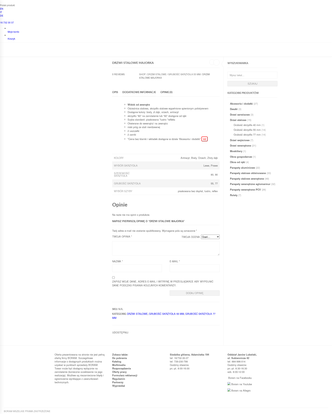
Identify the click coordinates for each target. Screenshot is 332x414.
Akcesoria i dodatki (241, 103)
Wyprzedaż (118, 385)
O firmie (67, 51)
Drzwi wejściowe (240, 140)
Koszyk (11, 38)
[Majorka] (83, 84)
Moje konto (13, 31)
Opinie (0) (166, 92)
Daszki (234, 109)
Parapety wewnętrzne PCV (245, 189)
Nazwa (117, 261)
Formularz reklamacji (124, 375)
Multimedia (118, 365)
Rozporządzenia (121, 368)
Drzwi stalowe (238, 120)
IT (1, 12)
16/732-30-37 (181, 358)
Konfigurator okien (118, 51)
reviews (118, 74)
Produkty (82, 51)
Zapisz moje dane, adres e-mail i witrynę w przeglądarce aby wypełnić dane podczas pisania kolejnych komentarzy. (162, 283)
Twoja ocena (191, 237)
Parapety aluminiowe (242, 167)
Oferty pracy (119, 372)
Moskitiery (236, 151)
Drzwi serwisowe (240, 114)
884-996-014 (238, 361)
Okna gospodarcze (241, 156)
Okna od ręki (237, 162)
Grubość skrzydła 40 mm (247, 125)
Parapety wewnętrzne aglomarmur (250, 184)
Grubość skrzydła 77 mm (247, 134)
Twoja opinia (122, 236)
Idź (204, 139)
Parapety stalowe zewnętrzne (247, 178)
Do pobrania (119, 358)
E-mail (175, 261)
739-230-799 (181, 361)
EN (1, 8)
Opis (115, 92)
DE (1, 15)
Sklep (97, 51)
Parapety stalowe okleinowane (248, 173)
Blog (174, 51)
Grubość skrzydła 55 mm (247, 130)
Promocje (159, 51)
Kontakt (186, 51)
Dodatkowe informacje (139, 92)
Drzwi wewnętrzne (240, 145)
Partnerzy (117, 382)
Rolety (233, 195)
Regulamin (118, 379)
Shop (142, 74)
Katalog (116, 361)
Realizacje (142, 51)
